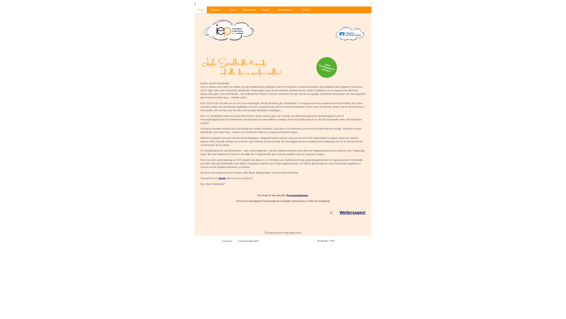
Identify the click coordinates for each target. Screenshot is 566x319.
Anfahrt (305, 10)
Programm (215, 10)
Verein (233, 10)
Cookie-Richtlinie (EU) (248, 241)
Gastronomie (249, 10)
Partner (265, 10)
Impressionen (286, 10)
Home (201, 10)
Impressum (227, 241)
